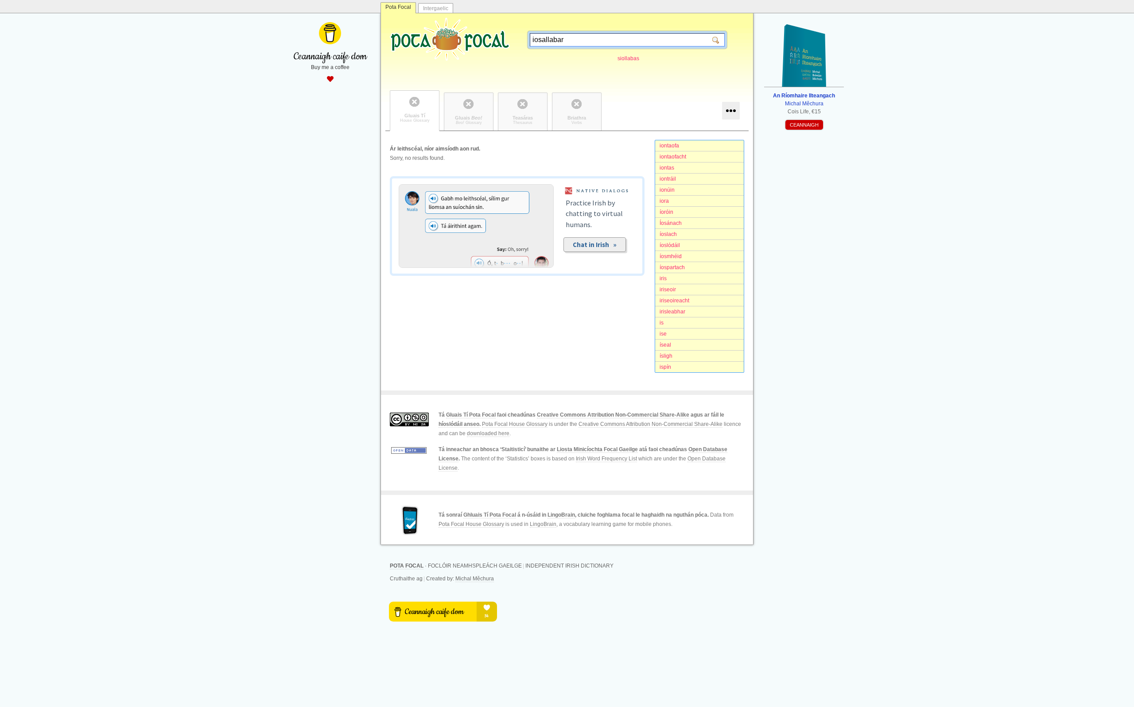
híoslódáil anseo (459, 424)
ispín (665, 367)
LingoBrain (561, 515)
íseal (665, 345)
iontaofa (669, 146)
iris (663, 278)
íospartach (672, 267)
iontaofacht (673, 157)
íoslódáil (670, 245)
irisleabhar (672, 312)
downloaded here (488, 433)
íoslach (668, 234)
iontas (667, 168)
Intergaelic (435, 8)
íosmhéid (671, 256)
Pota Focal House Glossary (515, 424)
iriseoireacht (674, 300)
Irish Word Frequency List (606, 459)
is (662, 323)
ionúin (667, 190)
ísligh (666, 356)
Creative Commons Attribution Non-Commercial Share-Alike (613, 415)
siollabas (628, 58)
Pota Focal (398, 7)
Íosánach (671, 223)
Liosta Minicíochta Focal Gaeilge (597, 449)
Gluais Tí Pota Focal (471, 415)
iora (664, 201)
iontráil (668, 179)
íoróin (666, 212)
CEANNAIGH (804, 124)
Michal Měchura (474, 579)
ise (663, 334)
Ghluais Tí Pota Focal (489, 515)
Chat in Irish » (595, 244)
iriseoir (668, 289)
